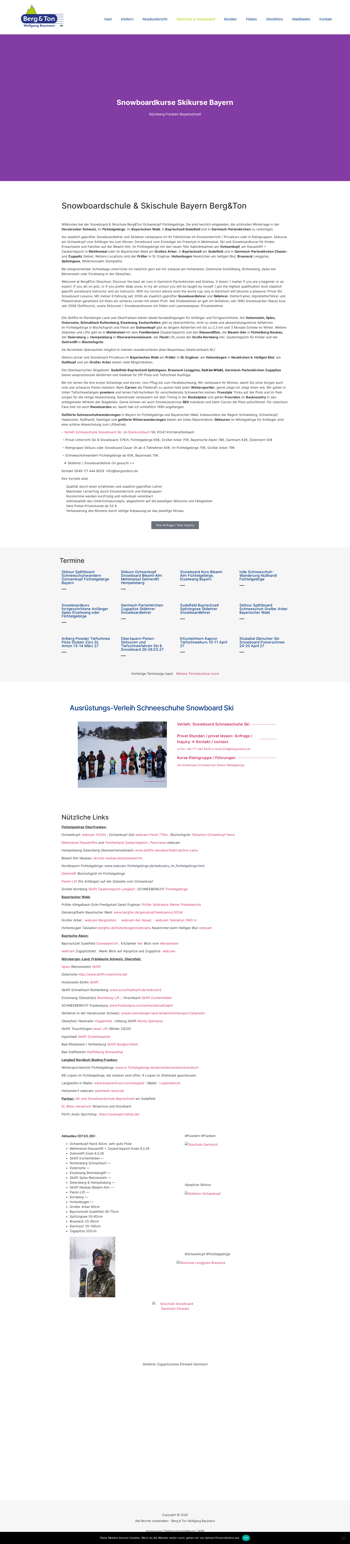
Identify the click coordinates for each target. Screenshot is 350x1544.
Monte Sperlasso (150, 1021)
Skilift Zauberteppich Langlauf (111, 889)
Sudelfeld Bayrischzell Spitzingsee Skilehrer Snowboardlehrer (199, 609)
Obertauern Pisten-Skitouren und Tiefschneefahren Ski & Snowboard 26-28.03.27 (142, 644)
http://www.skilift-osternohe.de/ (102, 974)
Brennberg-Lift (108, 998)
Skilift (96, 967)
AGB (201, 1531)
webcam (205, 928)
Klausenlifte (88, 843)
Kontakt (325, 19)
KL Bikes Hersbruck (76, 1106)
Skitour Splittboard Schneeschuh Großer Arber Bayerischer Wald (263, 609)
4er (139, 943)
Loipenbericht (169, 1083)
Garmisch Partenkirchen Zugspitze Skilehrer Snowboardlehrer (142, 609)
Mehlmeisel (70, 843)
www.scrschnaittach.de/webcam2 (136, 990)
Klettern (127, 19)
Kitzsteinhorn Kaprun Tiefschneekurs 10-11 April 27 (203, 642)
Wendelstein (169, 943)
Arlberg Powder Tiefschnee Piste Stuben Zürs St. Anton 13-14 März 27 (86, 642)
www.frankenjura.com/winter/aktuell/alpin (141, 1005)
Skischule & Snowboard (195, 19)
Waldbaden (301, 19)
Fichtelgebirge (177, 889)
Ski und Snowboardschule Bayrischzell (104, 1099)
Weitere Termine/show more (197, 674)
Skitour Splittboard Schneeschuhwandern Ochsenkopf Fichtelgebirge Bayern (85, 577)
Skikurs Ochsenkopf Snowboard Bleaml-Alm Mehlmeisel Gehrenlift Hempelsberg (141, 577)
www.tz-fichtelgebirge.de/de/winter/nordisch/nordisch (156, 1067)
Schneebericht (107, 943)
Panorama (158, 843)
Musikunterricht (155, 19)
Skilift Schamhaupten (94, 1037)
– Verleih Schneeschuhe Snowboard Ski (92, 432)
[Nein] (343, 1538)
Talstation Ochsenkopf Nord (213, 835)
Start (108, 19)
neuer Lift (100, 1029)
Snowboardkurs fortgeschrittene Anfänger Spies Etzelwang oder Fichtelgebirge (85, 610)
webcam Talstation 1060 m (176, 920)
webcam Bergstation (100, 920)
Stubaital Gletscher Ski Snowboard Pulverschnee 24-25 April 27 (262, 642)
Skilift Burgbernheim (122, 1044)
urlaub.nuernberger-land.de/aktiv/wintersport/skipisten (163, 1013)
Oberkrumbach (138, 432)
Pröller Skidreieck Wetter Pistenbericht (171, 905)
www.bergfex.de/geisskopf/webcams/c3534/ (148, 912)
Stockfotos (274, 19)
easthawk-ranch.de (109, 1091)
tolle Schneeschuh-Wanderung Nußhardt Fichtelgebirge (258, 575)
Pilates (251, 19)
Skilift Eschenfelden (157, 998)
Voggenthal (103, 1021)
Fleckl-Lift (69, 881)
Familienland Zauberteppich (126, 843)
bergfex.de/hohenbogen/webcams (124, 928)
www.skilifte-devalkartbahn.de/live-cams (166, 850)
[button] (4, 107)
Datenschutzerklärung (179, 1531)
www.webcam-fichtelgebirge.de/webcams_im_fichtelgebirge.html (155, 866)
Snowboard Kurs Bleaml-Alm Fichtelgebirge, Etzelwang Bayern (201, 575)
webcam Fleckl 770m (151, 835)
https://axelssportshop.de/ (119, 1114)
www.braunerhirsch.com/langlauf (119, 1083)
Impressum (154, 1531)
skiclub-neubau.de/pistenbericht (117, 858)
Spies (66, 967)
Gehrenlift (70, 873)
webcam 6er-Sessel (138, 920)
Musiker (230, 19)
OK (246, 1537)
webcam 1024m (94, 835)
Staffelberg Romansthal (105, 1052)
